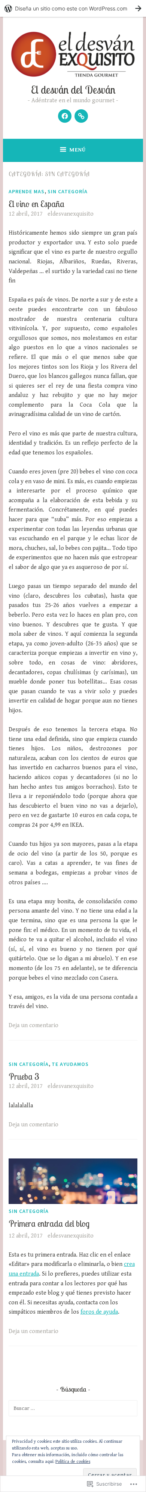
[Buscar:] (73, 1408)
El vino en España (36, 203)
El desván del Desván (73, 89)
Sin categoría (68, 191)
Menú (77, 150)
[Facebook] (65, 116)
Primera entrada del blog (49, 1223)
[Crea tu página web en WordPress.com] (73, 8)
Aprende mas (27, 191)
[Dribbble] (81, 116)
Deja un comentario (33, 1025)
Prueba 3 (24, 1076)
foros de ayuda (99, 1312)
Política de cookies (72, 1461)
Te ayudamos (70, 1064)
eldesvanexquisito (71, 214)
